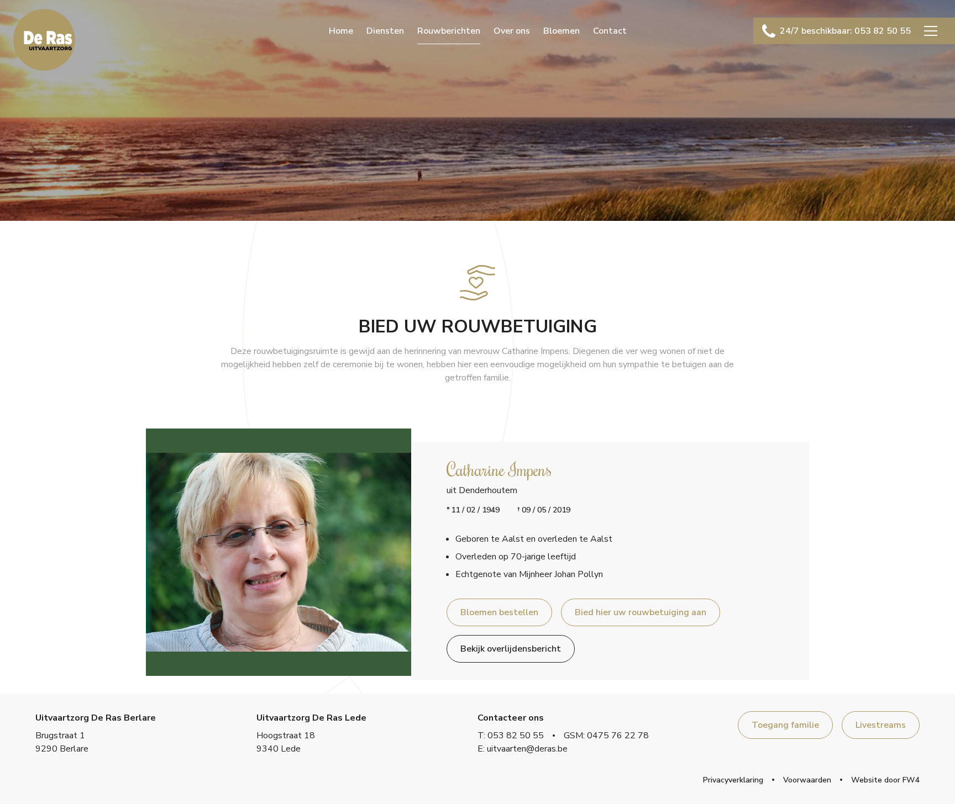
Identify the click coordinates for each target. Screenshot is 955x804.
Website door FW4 (885, 780)
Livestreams (881, 725)
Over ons (512, 31)
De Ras (44, 40)
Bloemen (561, 31)
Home (341, 31)
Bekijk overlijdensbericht (510, 649)
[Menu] (930, 31)
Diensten (385, 31)
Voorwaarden (807, 780)
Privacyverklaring (733, 780)
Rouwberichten (448, 31)
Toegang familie (785, 725)
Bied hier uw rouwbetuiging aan (640, 612)
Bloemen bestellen (499, 612)
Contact (610, 31)
